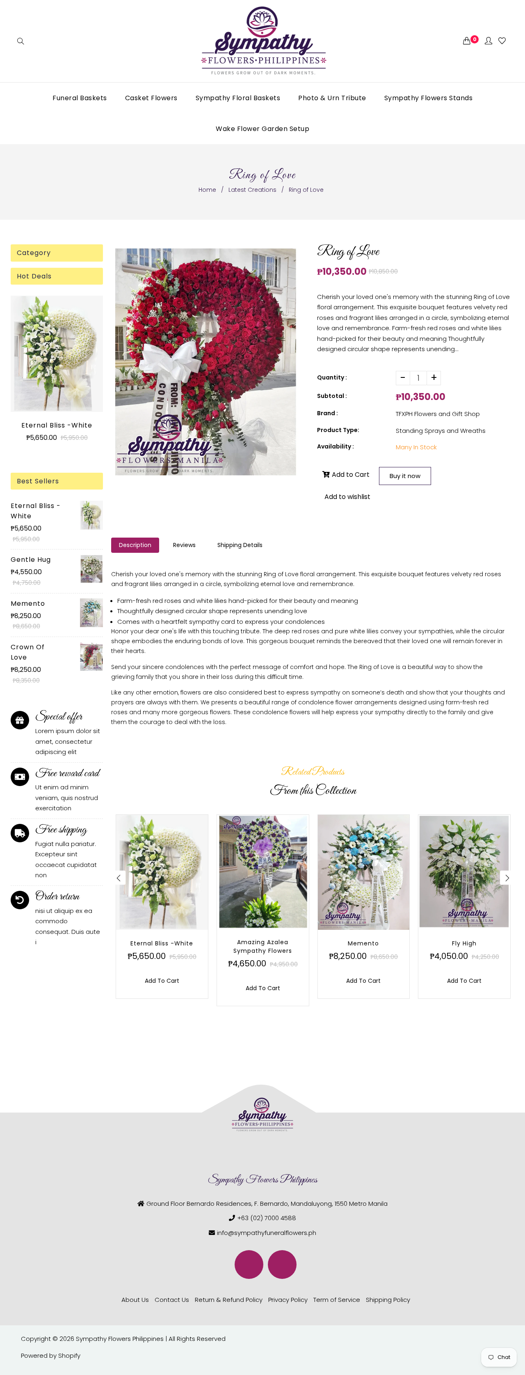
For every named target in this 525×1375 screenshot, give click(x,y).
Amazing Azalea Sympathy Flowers (262, 946)
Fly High (464, 943)
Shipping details (239, 545)
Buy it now (405, 475)
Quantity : (332, 377)
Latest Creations (252, 190)
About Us (135, 1299)
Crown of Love (28, 652)
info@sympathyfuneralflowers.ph (266, 1232)
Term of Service (336, 1299)
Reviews (184, 545)
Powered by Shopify (50, 1355)
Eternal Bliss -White (56, 425)
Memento (28, 603)
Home (207, 190)
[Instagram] (282, 1264)
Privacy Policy (288, 1299)
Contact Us (172, 1299)
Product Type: (338, 430)
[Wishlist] (502, 41)
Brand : (327, 413)
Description (135, 545)
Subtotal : (332, 396)
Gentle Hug (31, 559)
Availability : (335, 446)
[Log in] (488, 41)
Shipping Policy (388, 1299)
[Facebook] (249, 1264)
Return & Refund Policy (228, 1299)
